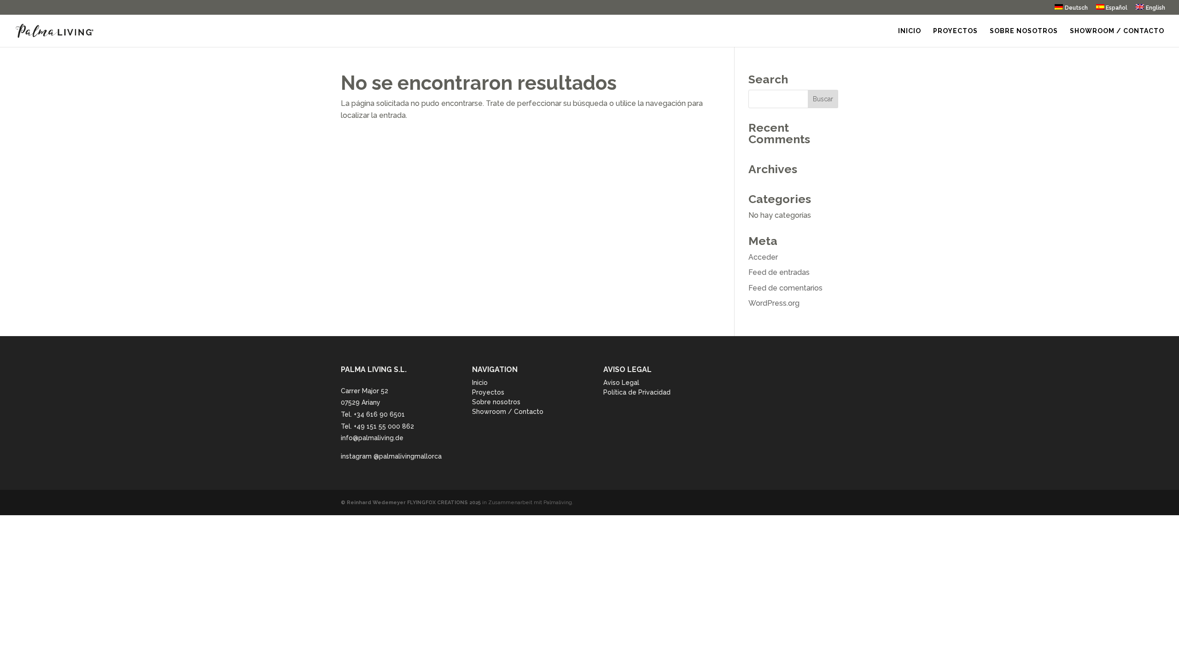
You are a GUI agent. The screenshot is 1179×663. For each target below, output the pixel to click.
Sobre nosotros (1024, 31)
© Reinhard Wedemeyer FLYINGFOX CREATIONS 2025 (411, 503)
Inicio (909, 31)
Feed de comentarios (785, 288)
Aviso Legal (621, 382)
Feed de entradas (779, 272)
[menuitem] (1071, 9)
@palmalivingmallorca (408, 456)
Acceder (763, 257)
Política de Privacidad (637, 392)
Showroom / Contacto (1117, 31)
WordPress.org (774, 303)
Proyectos (955, 31)
